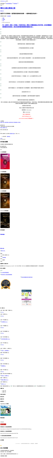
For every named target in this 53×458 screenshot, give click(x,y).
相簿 (3, 18)
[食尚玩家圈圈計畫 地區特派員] (26, 277)
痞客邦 (11, 133)
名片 (3, 20)
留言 (13, 133)
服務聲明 (36, 443)
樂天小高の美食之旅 (7, 8)
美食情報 (9, 16)
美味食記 (8, 136)
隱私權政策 (32, 443)
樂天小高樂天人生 (3, 127)
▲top (1, 138)
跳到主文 (2, 10)
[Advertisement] (5, 241)
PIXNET (19, 443)
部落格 (3, 19)
